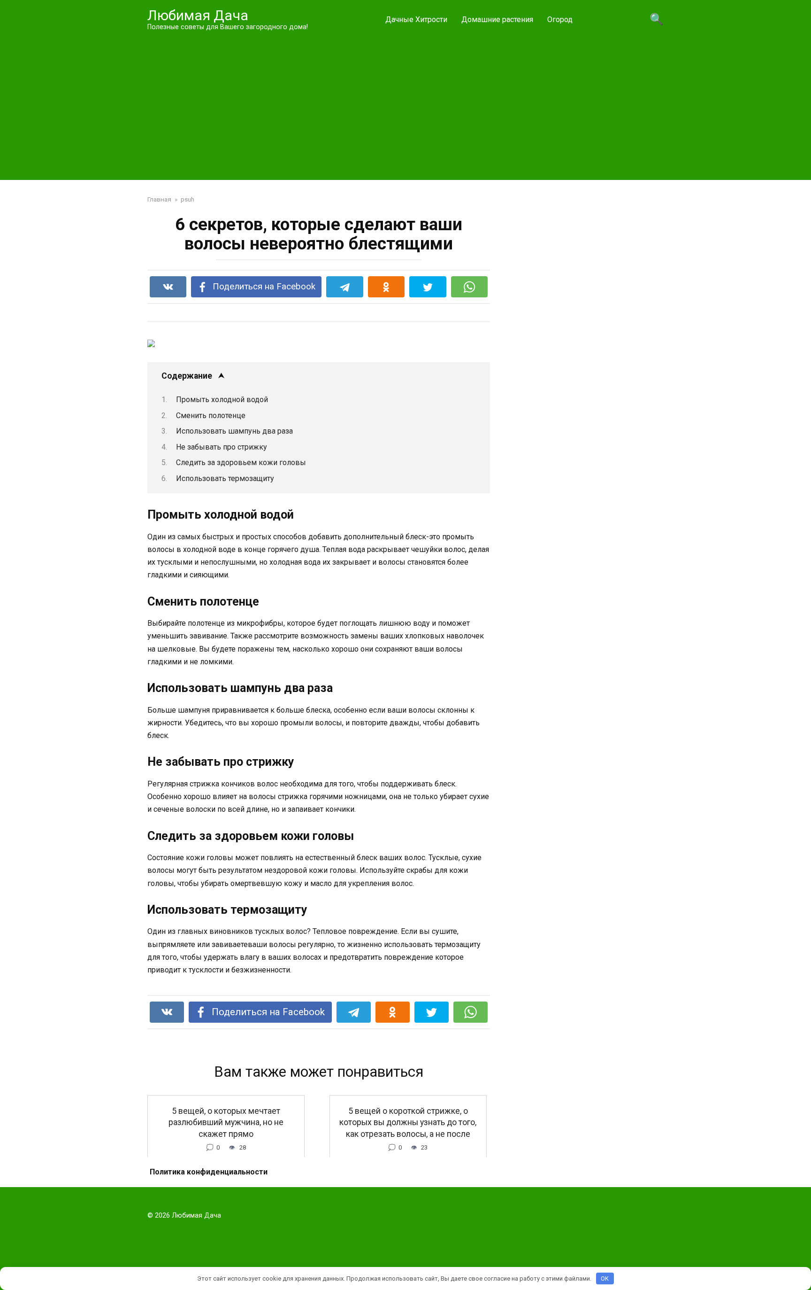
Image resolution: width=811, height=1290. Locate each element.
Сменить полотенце (210, 415)
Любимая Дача (197, 15)
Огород (560, 19)
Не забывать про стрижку (221, 447)
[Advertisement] (405, 105)
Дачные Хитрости (416, 19)
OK (605, 1278)
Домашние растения (497, 19)
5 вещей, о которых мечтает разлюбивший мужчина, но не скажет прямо (225, 1122)
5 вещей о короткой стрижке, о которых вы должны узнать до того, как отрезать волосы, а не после (407, 1122)
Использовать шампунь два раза (234, 431)
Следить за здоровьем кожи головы (241, 462)
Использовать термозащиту (225, 478)
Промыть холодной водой (222, 399)
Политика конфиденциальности (209, 1171)
